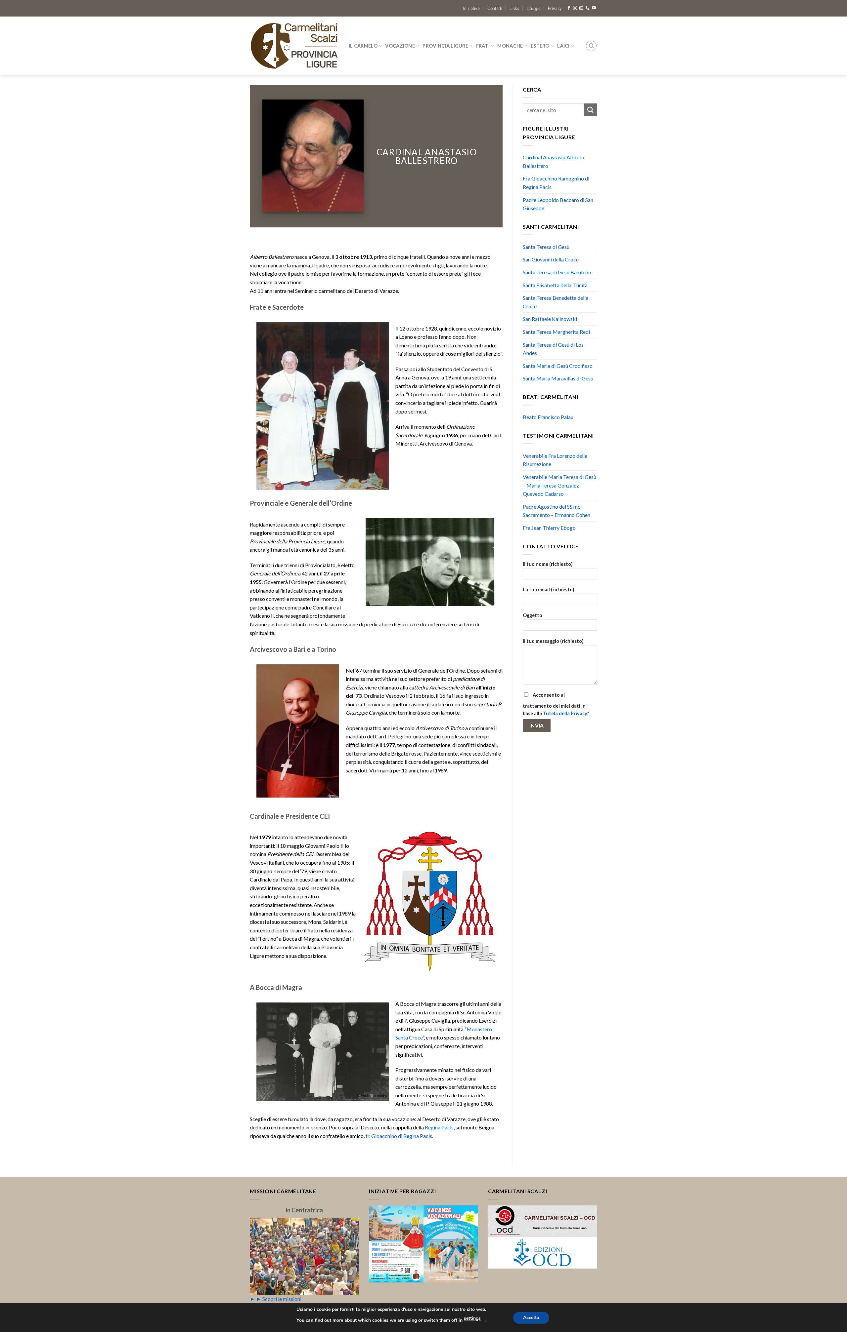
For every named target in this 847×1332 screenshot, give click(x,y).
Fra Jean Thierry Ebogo (549, 528)
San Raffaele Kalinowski (550, 319)
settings (472, 1318)
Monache (510, 46)
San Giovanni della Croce (551, 259)
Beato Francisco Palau (548, 417)
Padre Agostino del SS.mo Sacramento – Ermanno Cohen (556, 510)
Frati (483, 46)
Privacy (555, 8)
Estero (540, 46)
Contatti (494, 8)
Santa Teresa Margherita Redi (556, 332)
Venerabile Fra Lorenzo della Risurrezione (555, 459)
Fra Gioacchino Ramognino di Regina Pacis (556, 182)
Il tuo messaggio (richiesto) (553, 641)
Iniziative (471, 8)
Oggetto (532, 615)
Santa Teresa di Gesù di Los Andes (553, 348)
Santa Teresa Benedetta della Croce (555, 301)
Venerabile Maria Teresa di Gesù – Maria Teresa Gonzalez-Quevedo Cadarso (559, 485)
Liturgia (534, 8)
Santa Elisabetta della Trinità (555, 285)
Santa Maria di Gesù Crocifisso (558, 366)
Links (514, 8)
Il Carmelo (363, 46)
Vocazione (400, 46)
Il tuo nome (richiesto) (548, 564)
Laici (563, 46)
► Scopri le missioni (278, 1299)
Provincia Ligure (445, 46)
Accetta (531, 1317)
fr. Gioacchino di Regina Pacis (399, 1136)
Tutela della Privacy (565, 713)
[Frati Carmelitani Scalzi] (294, 46)
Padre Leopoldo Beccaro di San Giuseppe (558, 204)
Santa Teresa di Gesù (546, 247)
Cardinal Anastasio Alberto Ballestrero (553, 161)
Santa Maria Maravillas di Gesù (558, 378)
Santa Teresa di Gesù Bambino (557, 272)
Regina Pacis (439, 1127)
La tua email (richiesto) (548, 589)
